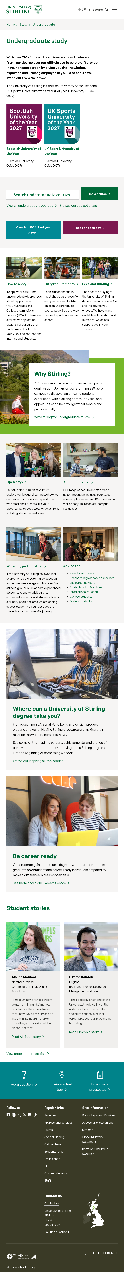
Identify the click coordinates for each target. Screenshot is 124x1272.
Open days (14, 482)
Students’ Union (54, 1151)
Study (23, 24)
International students (84, 592)
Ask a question (22, 1084)
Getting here (52, 1144)
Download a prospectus (99, 1087)
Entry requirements (59, 284)
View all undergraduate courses (29, 205)
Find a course (97, 194)
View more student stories (26, 1054)
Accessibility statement (97, 1122)
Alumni (48, 1130)
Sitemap (87, 1130)
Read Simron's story (84, 1032)
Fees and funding (95, 284)
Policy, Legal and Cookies (98, 1115)
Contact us (51, 1203)
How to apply (16, 284)
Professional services (58, 1122)
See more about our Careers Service (39, 883)
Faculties (50, 1115)
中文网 (82, 9)
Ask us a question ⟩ (56, 1232)
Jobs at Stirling (54, 1137)
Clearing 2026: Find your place (33, 229)
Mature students (81, 601)
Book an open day (88, 228)
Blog (47, 1166)
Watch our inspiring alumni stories (38, 761)
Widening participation (24, 566)
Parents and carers (82, 573)
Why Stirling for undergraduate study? (62, 417)
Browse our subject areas (78, 205)
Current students (55, 1173)
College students (81, 596)
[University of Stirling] (24, 9)
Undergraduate (44, 24)
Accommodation (76, 482)
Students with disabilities (86, 587)
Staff (47, 1180)
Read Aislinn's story (26, 1037)
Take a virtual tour (62, 1087)
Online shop (52, 1159)
